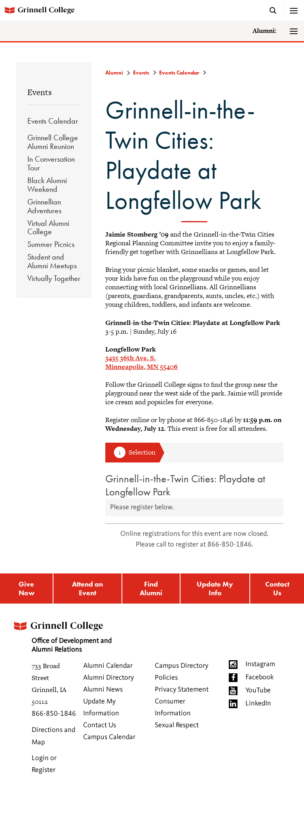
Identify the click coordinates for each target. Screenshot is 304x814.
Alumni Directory (108, 677)
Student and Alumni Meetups (52, 261)
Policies (166, 677)
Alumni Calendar (108, 665)
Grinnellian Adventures (44, 206)
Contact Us (277, 588)
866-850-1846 (54, 713)
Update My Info (215, 588)
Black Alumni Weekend (47, 184)
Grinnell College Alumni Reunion (52, 141)
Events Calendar (52, 121)
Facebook (259, 677)
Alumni (114, 72)
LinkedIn (258, 703)
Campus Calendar (109, 737)
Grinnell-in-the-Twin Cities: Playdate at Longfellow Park (185, 485)
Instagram (260, 664)
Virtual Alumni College (48, 227)
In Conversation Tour (51, 163)
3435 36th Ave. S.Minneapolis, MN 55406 (141, 362)
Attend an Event (87, 588)
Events (39, 92)
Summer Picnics (50, 244)
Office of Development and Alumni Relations (72, 645)
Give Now (26, 588)
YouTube (258, 690)
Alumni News (103, 689)
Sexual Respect (177, 725)
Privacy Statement (182, 689)
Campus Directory (181, 665)
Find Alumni (151, 588)
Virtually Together (53, 278)
